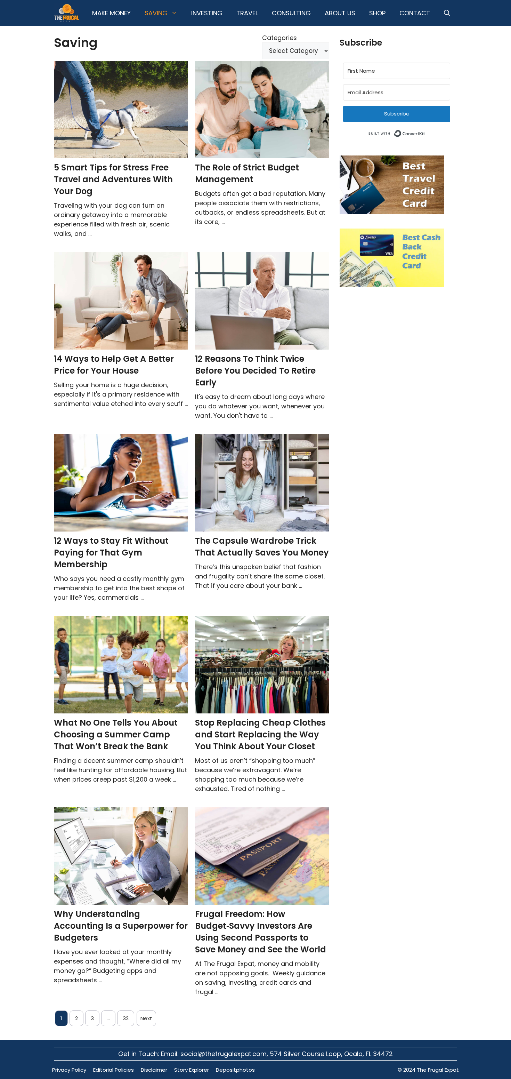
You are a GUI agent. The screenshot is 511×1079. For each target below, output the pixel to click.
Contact (414, 13)
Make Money (111, 13)
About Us (340, 13)
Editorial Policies (113, 1069)
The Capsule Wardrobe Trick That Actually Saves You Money (262, 546)
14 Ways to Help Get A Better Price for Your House (114, 364)
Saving (156, 13)
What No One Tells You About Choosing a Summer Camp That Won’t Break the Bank (116, 734)
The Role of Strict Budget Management (247, 173)
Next (146, 1018)
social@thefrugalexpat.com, (225, 1053)
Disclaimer (154, 1069)
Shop (377, 13)
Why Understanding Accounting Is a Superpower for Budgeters (121, 925)
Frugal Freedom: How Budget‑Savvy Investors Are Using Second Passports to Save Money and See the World (260, 931)
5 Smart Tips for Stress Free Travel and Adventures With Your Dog (113, 179)
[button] (447, 13)
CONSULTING (291, 13)
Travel (247, 13)
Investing (206, 13)
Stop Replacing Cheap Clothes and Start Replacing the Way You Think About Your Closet (260, 734)
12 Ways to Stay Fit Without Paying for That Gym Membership (111, 552)
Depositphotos (235, 1069)
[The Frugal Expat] (66, 13)
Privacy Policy (69, 1069)
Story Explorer (191, 1069)
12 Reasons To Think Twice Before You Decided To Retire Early (255, 370)
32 (126, 1018)
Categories (279, 37)
